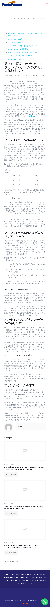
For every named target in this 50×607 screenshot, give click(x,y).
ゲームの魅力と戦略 (14, 42)
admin (28, 18)
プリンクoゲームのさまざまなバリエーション (23, 46)
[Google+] (26, 603)
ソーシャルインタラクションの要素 (20, 56)
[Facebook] (23, 603)
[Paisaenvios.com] (12, 3)
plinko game (33, 116)
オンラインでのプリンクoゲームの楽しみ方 (22, 52)
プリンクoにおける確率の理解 (18, 49)
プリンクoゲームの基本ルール (18, 39)
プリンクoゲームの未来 (16, 59)
